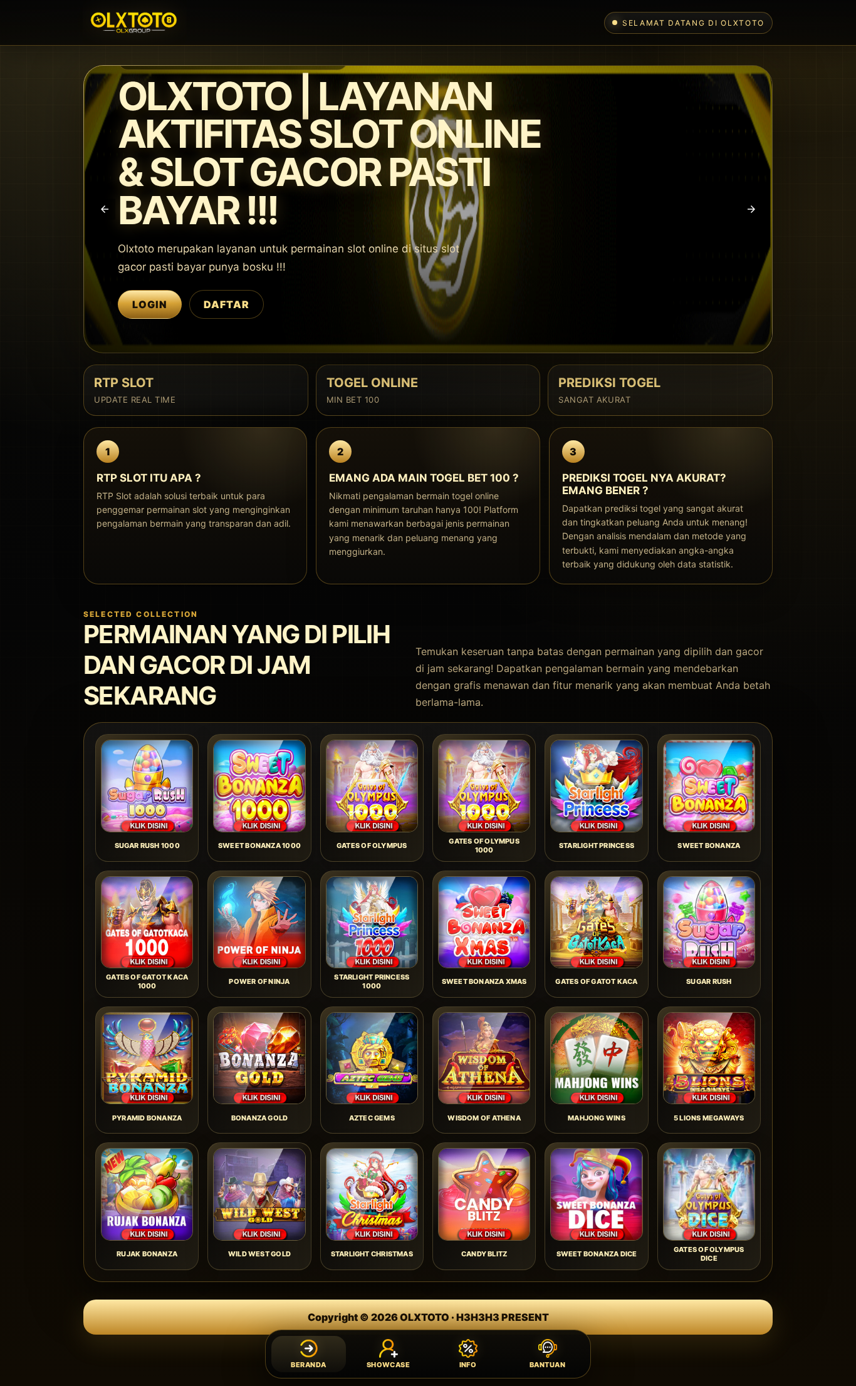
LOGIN (149, 304)
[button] (104, 209)
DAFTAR (226, 304)
